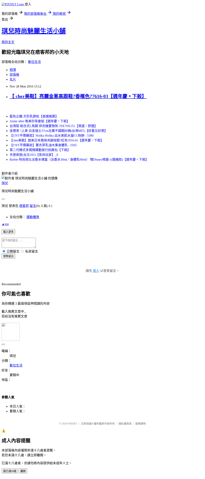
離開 (23, 471)
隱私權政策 (125, 423)
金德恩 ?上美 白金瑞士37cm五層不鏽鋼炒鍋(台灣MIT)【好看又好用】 (59, 130)
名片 (13, 79)
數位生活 (34, 62)
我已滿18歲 (9, 471)
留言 (33, 206)
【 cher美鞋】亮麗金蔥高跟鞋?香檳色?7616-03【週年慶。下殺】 (78, 96)
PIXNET (72, 423)
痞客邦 (24, 206)
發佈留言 (8, 256)
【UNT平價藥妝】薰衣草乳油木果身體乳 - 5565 (43, 145)
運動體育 (32, 217)
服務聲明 (140, 423)
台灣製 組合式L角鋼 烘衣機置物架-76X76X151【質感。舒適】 (53, 126)
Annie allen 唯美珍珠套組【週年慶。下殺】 (40, 121)
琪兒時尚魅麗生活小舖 (34, 31)
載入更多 (8, 231)
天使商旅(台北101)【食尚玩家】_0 (34, 154)
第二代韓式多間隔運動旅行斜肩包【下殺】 (40, 150)
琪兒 (5, 183)
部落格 (14, 74)
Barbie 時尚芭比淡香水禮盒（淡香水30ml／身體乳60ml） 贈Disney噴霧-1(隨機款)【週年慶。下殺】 (79, 159)
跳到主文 (8, 42)
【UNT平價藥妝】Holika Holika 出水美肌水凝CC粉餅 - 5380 (51, 135)
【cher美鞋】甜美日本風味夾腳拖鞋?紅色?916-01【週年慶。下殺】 (57, 140)
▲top (5, 224)
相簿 (13, 70)
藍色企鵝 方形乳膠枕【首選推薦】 (34, 116)
